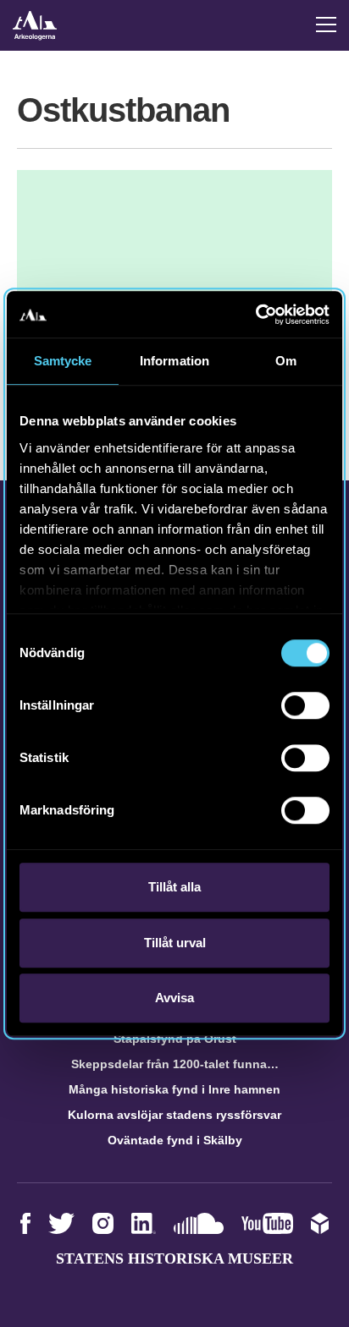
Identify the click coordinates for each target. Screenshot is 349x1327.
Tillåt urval (175, 942)
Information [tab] (174, 361)
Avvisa (174, 997)
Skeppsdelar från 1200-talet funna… (175, 1064)
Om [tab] (285, 361)
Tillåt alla (174, 887)
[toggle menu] (326, 24)
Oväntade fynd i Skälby (175, 1140)
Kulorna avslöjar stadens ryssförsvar (174, 1115)
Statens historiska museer (174, 1258)
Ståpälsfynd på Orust (175, 1039)
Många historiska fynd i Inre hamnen (174, 1089)
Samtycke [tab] (63, 361)
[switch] (305, 705)
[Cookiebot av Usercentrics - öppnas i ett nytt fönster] (255, 315)
